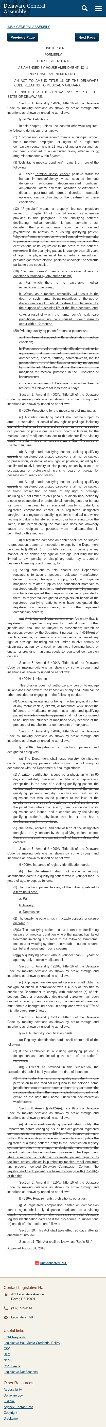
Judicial (9, 1401)
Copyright (10, 1412)
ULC (7, 1355)
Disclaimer (11, 1418)
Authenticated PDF (53, 1263)
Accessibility (13, 1389)
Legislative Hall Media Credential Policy (32, 1343)
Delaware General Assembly (24, 8)
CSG (7, 1349)
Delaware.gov (13, 1395)
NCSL (8, 1360)
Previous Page (23, 37)
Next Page (86, 37)
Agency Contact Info (18, 1407)
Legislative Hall (22, 1317)
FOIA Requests (15, 1337)
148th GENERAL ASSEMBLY (28, 27)
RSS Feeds (12, 1366)
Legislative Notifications (21, 1372)
